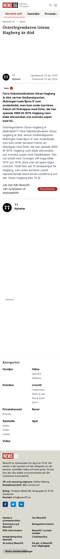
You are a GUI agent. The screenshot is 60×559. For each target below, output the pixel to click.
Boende (7, 414)
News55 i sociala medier (42, 532)
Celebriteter (38, 389)
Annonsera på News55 (11, 525)
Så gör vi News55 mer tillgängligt (42, 544)
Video (6, 441)
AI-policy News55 (13, 543)
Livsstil (37, 385)
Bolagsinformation (43, 524)
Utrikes (6, 434)
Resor (36, 409)
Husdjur (8, 369)
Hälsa (35, 369)
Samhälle (33, 13)
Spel (35, 421)
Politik (6, 430)
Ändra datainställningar (16, 551)
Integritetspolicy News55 (12, 538)
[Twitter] (13, 504)
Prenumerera (47, 189)
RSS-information (12, 530)
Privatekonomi (12, 409)
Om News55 (39, 517)
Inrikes (6, 425)
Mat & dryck (38, 398)
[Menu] (55, 5)
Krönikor (8, 385)
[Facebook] (5, 504)
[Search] (50, 5)
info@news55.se (22, 497)
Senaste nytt (13, 13)
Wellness (37, 378)
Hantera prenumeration (11, 519)
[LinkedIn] (21, 504)
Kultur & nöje (38, 394)
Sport (22, 21)
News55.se (9, 21)
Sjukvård (36, 373)
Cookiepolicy (39, 536)
